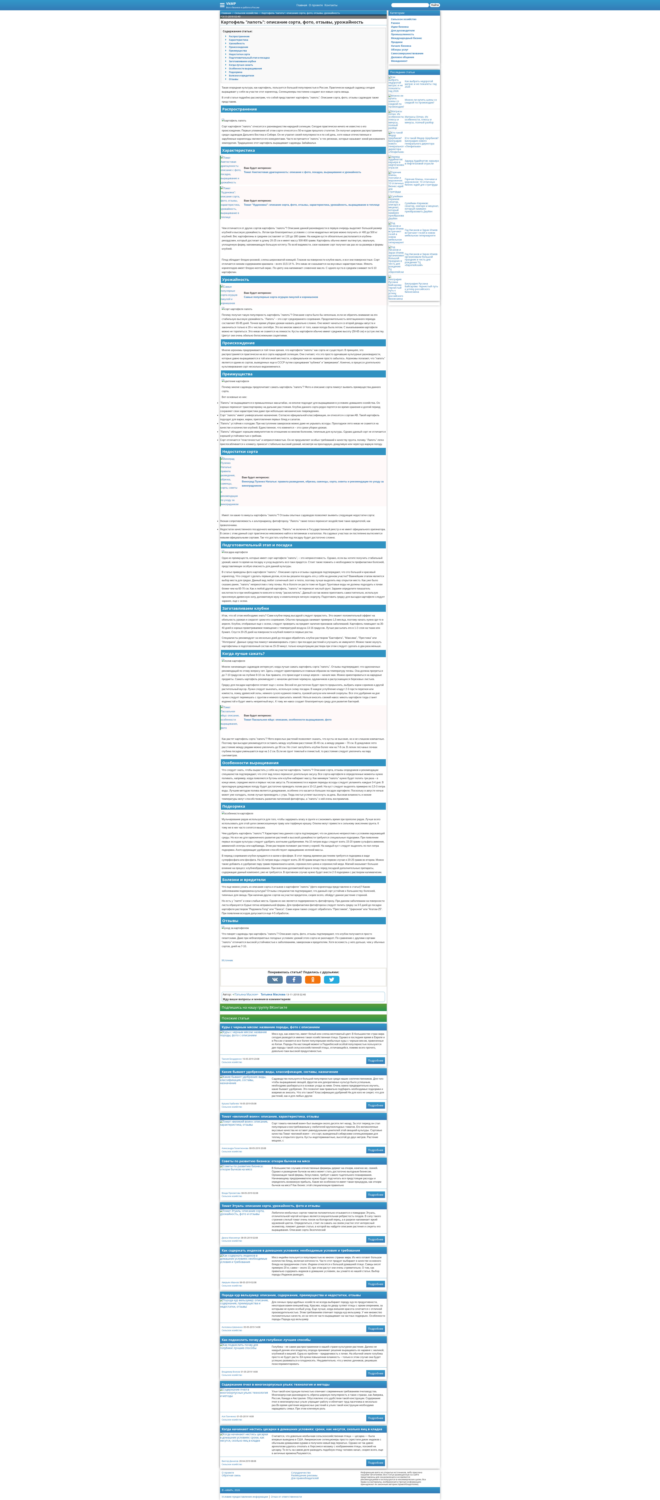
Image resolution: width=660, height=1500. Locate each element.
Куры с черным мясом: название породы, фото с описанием (271, 1027)
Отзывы (233, 79)
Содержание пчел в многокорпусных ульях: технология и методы (275, 1384)
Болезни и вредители (241, 75)
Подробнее (375, 1060)
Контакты (330, 5)
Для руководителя (403, 30)
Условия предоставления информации (245, 1496)
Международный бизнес (406, 38)
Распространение (239, 36)
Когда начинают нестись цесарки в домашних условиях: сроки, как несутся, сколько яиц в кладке (302, 1429)
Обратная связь (231, 1475)
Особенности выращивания (245, 68)
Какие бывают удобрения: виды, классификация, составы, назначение (280, 1072)
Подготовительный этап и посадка (249, 57)
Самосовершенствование (407, 53)
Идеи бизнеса (400, 26)
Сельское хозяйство (232, 1062)
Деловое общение (402, 57)
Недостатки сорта (239, 54)
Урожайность (237, 43)
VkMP (231, 3)
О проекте (316, 5)
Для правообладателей (305, 1478)
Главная (301, 5)
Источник (227, 960)
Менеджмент (399, 61)
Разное (395, 23)
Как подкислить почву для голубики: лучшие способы (266, 1340)
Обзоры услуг (399, 49)
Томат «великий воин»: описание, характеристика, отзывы (270, 1116)
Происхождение (238, 47)
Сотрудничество (301, 1472)
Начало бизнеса (401, 45)
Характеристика (238, 39)
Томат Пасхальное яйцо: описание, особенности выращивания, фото (288, 719)
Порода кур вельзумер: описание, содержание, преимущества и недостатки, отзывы (291, 1295)
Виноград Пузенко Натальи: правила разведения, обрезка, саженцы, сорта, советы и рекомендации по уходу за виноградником (313, 483)
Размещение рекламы (304, 1475)
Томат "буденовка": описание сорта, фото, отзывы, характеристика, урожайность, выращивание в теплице (312, 204)
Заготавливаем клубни (242, 61)
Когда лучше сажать (241, 64)
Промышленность (402, 34)
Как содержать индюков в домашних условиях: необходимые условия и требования (291, 1250)
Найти (435, 5)
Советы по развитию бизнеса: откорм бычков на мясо (266, 1161)
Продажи (397, 42)
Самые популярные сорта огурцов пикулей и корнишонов (281, 296)
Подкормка (235, 72)
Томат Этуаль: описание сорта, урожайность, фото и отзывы (271, 1206)
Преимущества (238, 50)
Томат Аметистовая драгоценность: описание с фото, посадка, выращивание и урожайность (302, 172)
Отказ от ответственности (286, 1496)
